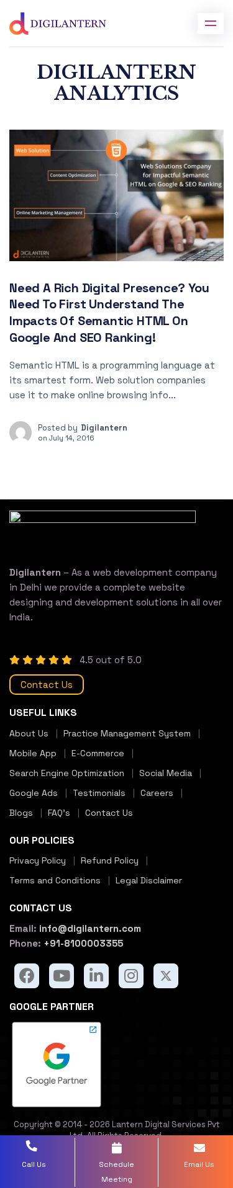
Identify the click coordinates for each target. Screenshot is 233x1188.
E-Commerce (97, 753)
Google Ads (33, 792)
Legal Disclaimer (149, 880)
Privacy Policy (37, 860)
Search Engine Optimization (66, 773)
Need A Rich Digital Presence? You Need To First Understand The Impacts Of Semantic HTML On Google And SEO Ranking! (109, 313)
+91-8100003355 (82, 943)
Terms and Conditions (55, 880)
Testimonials (99, 792)
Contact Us (47, 684)
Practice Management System (127, 733)
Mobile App (33, 753)
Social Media (165, 773)
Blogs (21, 812)
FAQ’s (59, 812)
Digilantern (104, 427)
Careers (156, 792)
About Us (28, 733)
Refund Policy (110, 860)
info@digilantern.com (89, 928)
